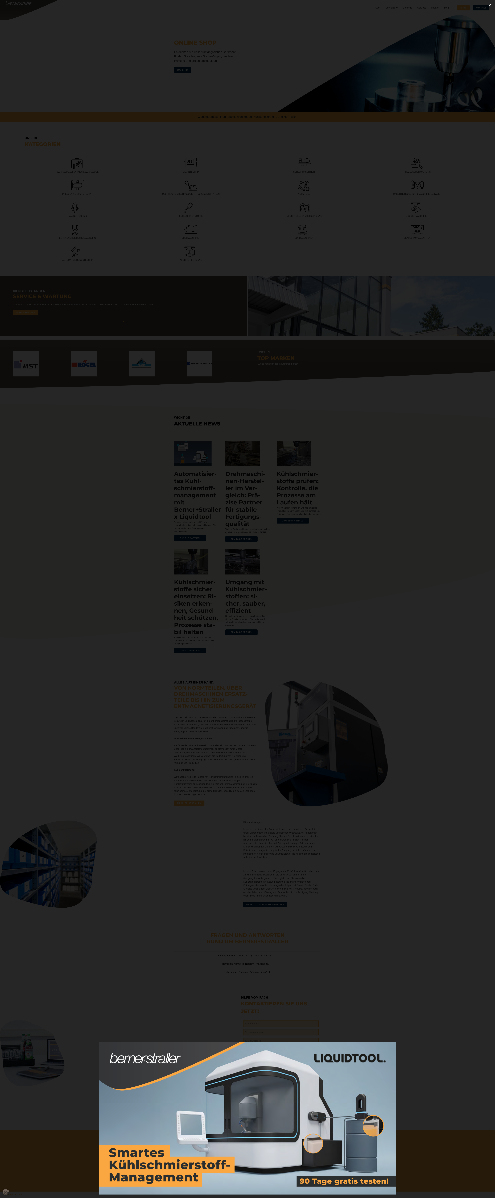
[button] (5, 1192)
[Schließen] (490, 5)
